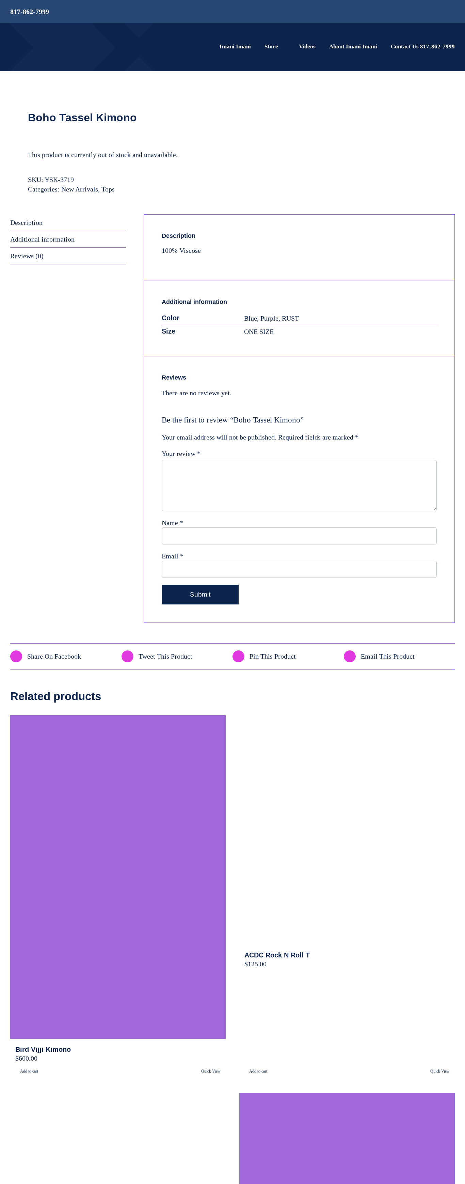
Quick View (211, 1071)
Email (172, 556)
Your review (181, 453)
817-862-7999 (29, 11)
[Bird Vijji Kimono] (118, 877)
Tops (108, 189)
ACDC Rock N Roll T (277, 955)
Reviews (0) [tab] (27, 256)
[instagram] (441, 12)
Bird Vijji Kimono (43, 1049)
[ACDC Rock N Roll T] (347, 829)
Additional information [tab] (42, 239)
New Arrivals (79, 189)
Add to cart (29, 1071)
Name (172, 522)
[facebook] (430, 12)
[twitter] (452, 12)
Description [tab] (26, 222)
